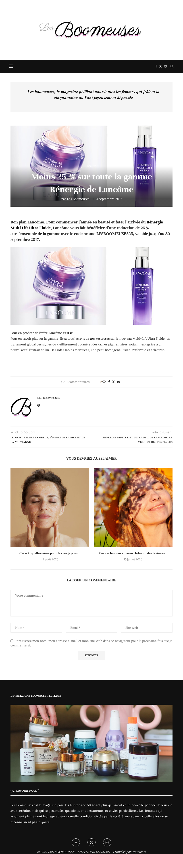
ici (71, 333)
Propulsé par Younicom (129, 852)
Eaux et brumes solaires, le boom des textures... (133, 553)
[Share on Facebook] (109, 382)
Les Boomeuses (78, 199)
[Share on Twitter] (113, 382)
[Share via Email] (118, 382)
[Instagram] (165, 66)
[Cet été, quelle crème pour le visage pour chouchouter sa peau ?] (49, 507)
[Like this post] (104, 382)
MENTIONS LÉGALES (94, 852)
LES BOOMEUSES (61, 852)
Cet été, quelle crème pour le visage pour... (49, 553)
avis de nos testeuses (94, 339)
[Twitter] (160, 66)
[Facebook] (156, 66)
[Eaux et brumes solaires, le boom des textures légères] (133, 507)
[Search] (172, 66)
